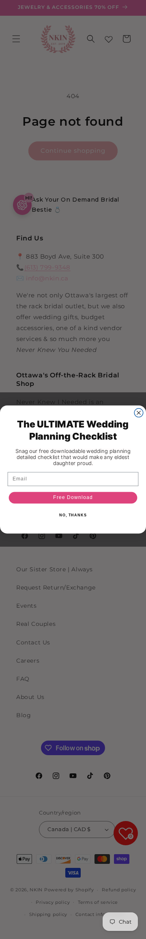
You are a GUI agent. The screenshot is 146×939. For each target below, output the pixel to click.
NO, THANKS (73, 515)
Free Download (73, 497)
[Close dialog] (138, 412)
